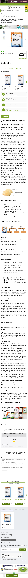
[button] (8, 39)
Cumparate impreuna (14, 483)
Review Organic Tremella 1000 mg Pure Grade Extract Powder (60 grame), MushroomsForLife (13, 435)
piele (21, 462)
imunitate (15, 467)
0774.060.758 (15, 110)
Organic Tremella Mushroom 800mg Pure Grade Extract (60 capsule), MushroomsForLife (20, 86)
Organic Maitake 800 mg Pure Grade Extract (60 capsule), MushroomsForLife (7, 86)
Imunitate (17, 462)
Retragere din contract (9, 539)
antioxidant (20, 467)
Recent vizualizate (7, 509)
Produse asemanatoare (13, 481)
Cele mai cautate (19, 509)
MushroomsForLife (5, 462)
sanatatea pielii (5, 465)
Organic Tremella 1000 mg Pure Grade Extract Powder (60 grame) (13, 460)
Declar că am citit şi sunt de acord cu (14, 560)
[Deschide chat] (23, 569)
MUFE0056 (12, 462)
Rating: (14, 439)
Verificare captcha (5, 552)
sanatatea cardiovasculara (7, 467)
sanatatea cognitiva (12, 465)
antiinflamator (4, 469)
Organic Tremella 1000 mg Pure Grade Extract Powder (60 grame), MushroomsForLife (7, 524)
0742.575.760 (8, 110)
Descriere (5, 116)
